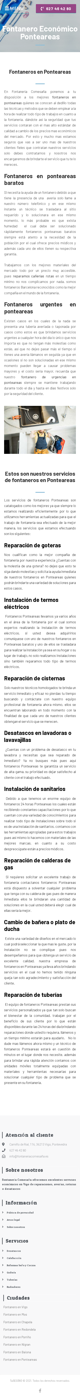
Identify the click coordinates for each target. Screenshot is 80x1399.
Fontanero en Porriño (17, 1337)
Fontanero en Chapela (17, 1322)
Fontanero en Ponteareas (20, 1359)
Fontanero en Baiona (17, 1352)
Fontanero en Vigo (15, 1307)
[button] (56, 8)
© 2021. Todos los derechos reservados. (40, 1380)
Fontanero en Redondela (19, 1329)
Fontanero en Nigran (16, 1344)
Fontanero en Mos (15, 1314)
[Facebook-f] (40, 1391)
